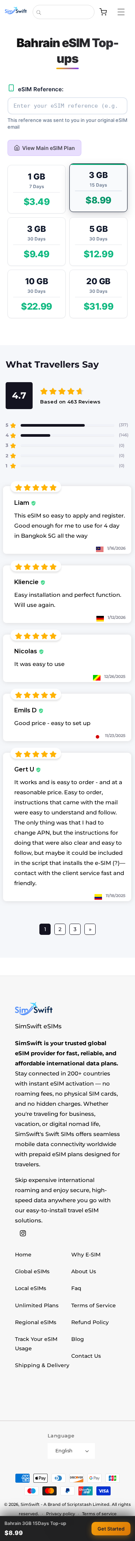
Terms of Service (93, 1305)
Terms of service (99, 1513)
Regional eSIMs (35, 1322)
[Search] (38, 12)
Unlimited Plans (36, 1305)
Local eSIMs (30, 1288)
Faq (76, 1288)
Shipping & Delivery (42, 1365)
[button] (125, 12)
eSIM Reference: (40, 89)
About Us (83, 1271)
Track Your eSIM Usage (36, 1344)
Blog (77, 1339)
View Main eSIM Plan (48, 148)
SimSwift (30, 1504)
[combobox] (63, 12)
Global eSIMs (32, 1271)
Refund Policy (90, 1322)
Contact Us (86, 1356)
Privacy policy (60, 1513)
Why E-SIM (85, 1254)
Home (23, 1254)
